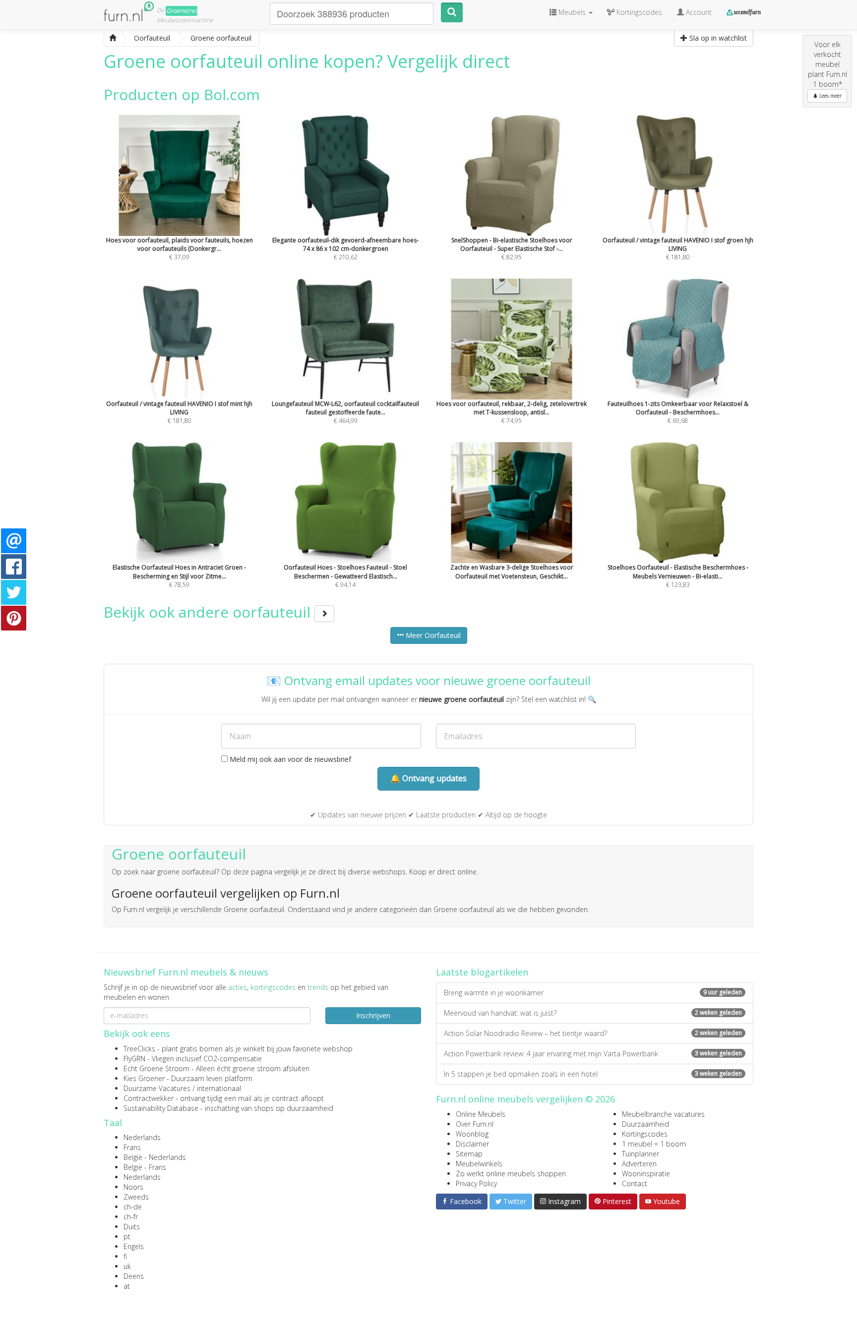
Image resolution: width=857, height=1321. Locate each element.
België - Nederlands (154, 1157)
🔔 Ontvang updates (428, 778)
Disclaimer (472, 1144)
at (126, 1286)
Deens (133, 1276)
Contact (634, 1183)
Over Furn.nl (474, 1124)
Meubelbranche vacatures (663, 1114)
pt (126, 1236)
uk (127, 1266)
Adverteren (639, 1163)
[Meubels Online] (112, 38)
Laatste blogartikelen (482, 972)
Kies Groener (144, 1078)
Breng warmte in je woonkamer (593, 992)
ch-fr (130, 1216)
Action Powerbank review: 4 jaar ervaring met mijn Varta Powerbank (593, 1053)
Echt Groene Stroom (156, 1068)
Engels (133, 1246)
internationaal (219, 1088)
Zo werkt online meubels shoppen (511, 1173)
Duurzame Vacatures (156, 1088)
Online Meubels (480, 1114)
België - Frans (144, 1167)
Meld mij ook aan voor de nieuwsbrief (289, 759)
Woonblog (472, 1134)
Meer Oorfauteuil (432, 635)
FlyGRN (134, 1058)
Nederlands (142, 1137)
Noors (133, 1187)
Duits (131, 1226)
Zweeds (136, 1197)
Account (698, 12)
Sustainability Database (160, 1108)
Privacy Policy (476, 1183)
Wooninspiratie (646, 1173)
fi (125, 1256)
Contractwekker (148, 1098)
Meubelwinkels (479, 1163)
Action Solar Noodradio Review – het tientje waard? (593, 1033)
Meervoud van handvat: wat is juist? (593, 1013)
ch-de (132, 1206)
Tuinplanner (640, 1153)
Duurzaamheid (645, 1124)
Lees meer (830, 95)
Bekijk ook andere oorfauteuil (209, 612)
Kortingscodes (645, 1134)
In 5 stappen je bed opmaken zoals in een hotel (593, 1074)
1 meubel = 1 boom (654, 1144)
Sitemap (469, 1153)
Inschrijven (373, 1015)
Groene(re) (181, 10)
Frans (132, 1147)
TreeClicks (139, 1048)
